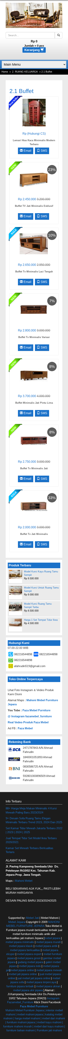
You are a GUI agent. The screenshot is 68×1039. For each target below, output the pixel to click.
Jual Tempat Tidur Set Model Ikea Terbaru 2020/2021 (31, 840)
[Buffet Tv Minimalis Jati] (34, 440)
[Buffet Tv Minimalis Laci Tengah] (34, 243)
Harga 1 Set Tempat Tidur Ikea (41, 619)
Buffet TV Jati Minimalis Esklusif (34, 206)
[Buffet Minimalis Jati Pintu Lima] (34, 374)
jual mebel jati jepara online (33, 978)
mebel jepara (52, 938)
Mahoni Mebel (23, 880)
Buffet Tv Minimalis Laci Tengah (34, 271)
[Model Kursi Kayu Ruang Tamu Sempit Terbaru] (15, 574)
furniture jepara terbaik (20, 986)
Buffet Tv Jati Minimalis (34, 534)
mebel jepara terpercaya (41, 982)
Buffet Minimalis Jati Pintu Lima (34, 402)
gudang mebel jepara (30, 962)
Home (5, 71)
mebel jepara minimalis (20, 942)
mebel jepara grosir (29, 958)
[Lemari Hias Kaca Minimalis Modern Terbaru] (34, 112)
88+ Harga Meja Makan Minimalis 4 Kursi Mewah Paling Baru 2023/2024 (31, 810)
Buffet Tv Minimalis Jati (34, 468)
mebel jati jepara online (23, 974)
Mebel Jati (32, 917)
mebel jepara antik (46, 946)
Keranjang (32, 50)
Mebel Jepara (16, 922)
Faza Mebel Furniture (36, 710)
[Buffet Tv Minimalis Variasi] (34, 309)
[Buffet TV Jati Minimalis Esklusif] (34, 178)
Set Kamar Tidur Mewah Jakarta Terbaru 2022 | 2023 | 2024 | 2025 (34, 830)
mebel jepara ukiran (48, 986)
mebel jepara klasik (21, 946)
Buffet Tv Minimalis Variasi (34, 337)
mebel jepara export (29, 954)
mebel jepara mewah (49, 970)
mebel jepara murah (48, 942)
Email (27, 150)
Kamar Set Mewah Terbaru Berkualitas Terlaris (29, 850)
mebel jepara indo (29, 966)
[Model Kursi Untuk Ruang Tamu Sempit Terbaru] (15, 590)
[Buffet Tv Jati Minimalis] (34, 506)
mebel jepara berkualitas (25, 950)
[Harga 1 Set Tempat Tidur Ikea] (15, 622)
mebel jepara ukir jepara (28, 990)
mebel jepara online (22, 970)
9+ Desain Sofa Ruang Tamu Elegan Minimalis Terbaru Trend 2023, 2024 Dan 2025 (34, 820)
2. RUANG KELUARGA (25, 71)
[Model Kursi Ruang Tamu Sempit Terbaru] (15, 606)
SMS (43, 150)
